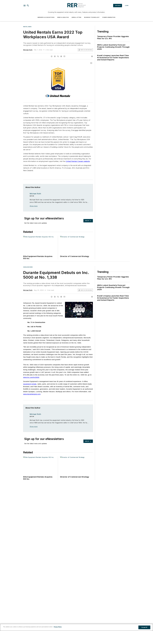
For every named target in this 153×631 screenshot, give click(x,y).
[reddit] (61, 56)
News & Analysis (63, 17)
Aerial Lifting (76, 17)
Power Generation (108, 17)
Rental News (27, 26)
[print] (92, 56)
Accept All (144, 627)
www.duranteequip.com (31, 394)
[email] (64, 56)
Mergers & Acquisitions (46, 17)
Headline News (28, 267)
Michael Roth (27, 50)
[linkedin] (55, 56)
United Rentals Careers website (78, 161)
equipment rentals (29, 384)
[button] (24, 5)
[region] (76, 627)
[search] (28, 5)
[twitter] (58, 56)
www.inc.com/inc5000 (31, 377)
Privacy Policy (58, 626)
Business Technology (92, 17)
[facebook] (52, 56)
